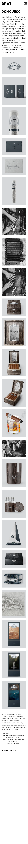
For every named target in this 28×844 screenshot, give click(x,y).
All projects (9, 751)
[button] (25, 4)
